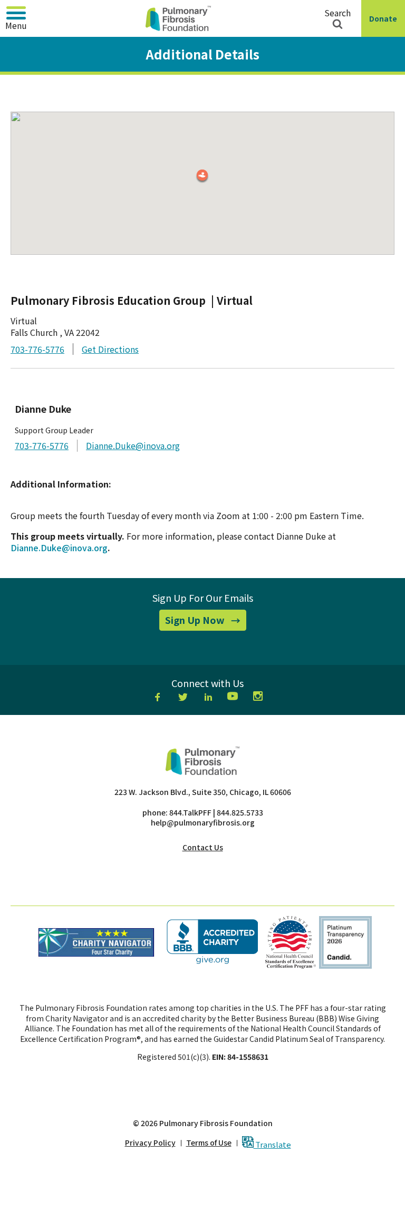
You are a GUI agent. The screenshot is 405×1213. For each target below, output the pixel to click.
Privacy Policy (150, 1142)
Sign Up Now (205, 621)
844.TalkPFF (190, 812)
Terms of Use (209, 1142)
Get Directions (110, 349)
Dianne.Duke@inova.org (133, 445)
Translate (272, 1144)
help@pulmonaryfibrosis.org (203, 822)
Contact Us (202, 847)
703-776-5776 (37, 349)
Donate (385, 25)
